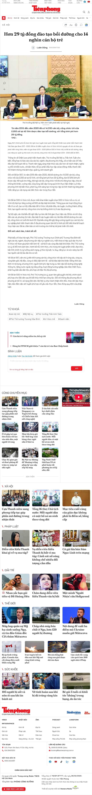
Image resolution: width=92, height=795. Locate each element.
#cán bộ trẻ (14, 314)
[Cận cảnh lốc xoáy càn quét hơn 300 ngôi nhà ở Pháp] (80, 647)
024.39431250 (9, 750)
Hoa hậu (72, 735)
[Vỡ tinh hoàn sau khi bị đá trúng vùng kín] (46, 681)
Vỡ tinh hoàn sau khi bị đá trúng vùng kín (45, 693)
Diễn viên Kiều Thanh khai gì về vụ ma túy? (15, 550)
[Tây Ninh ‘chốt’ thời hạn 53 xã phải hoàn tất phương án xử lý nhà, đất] (50, 452)
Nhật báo (23, 720)
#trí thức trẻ (49, 319)
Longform (74, 720)
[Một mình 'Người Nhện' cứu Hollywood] (76, 582)
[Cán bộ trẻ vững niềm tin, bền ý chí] (75, 337)
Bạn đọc (5, 739)
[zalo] (68, 762)
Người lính (80, 18)
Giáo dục (39, 735)
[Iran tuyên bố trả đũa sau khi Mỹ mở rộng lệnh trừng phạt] (34, 647)
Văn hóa (5, 735)
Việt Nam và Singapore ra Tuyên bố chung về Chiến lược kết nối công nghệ (30, 413)
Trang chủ (3, 18)
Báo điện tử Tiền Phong (46, 9)
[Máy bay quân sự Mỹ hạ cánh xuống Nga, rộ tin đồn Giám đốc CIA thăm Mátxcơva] (16, 615)
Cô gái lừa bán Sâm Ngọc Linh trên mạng (75, 550)
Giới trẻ (55, 18)
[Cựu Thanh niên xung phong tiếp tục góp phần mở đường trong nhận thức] (10, 401)
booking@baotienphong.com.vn (62, 750)
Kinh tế (16, 18)
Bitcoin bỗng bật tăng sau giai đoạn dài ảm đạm (56, 657)
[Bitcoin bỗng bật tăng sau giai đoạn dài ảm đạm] (57, 647)
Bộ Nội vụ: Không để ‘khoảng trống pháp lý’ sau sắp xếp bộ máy (30, 463)
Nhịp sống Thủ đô (58, 739)
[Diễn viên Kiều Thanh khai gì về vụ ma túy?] (16, 538)
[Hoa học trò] (87, 713)
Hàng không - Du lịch (26, 739)
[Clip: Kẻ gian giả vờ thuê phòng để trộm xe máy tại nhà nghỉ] (10, 452)
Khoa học (55, 735)
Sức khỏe (40, 18)
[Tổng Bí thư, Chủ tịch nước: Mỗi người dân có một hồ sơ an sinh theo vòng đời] (50, 427)
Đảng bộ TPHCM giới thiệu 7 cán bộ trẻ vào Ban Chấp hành (40, 346)
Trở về (4, 89)
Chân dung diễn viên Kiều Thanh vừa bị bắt (45, 594)
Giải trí (9, 570)
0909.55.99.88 (56, 747)
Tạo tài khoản (27, 356)
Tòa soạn (6, 745)
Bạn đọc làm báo (15, 789)
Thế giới (48, 18)
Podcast (56, 720)
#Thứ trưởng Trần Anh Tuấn (49, 314)
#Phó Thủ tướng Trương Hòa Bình (24, 319)
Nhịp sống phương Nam (77, 739)
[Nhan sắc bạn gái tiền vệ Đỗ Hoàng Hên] (16, 582)
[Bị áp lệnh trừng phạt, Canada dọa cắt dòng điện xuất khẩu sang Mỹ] (11, 647)
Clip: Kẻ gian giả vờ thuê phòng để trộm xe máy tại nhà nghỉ (10, 463)
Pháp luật (63, 18)
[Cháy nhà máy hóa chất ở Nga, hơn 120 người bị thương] (46, 615)
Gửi (76, 368)
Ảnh (37, 720)
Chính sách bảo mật (23, 770)
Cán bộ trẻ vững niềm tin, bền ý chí (29, 336)
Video (4, 720)
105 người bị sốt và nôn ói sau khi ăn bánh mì (13, 695)
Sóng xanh (24, 18)
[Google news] (75, 762)
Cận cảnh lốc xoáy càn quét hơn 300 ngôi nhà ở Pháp (79, 657)
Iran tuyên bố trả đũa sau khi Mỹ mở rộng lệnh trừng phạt (34, 658)
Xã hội (10, 18)
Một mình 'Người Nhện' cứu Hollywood (75, 594)
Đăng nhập (12, 356)
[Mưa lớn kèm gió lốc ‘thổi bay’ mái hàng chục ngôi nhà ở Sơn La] (30, 427)
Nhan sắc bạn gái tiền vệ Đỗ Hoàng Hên (15, 594)
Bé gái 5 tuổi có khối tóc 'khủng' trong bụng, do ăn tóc (75, 695)
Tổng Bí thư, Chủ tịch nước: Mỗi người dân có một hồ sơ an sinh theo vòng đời (50, 439)
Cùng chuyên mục (14, 392)
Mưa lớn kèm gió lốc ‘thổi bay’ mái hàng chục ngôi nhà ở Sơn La (30, 438)
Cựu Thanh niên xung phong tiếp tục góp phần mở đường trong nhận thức (10, 413)
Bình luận (4, 83)
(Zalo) (65, 747)
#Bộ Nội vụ (28, 314)
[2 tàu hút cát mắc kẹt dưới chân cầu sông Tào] (50, 401)
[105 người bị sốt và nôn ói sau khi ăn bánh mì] (16, 681)
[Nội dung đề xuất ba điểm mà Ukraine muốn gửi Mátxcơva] (76, 615)
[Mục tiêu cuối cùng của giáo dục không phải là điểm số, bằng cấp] (76, 498)
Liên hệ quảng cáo (57, 745)
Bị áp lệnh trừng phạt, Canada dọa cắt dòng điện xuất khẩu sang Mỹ (10, 658)
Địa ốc (32, 18)
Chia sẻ (4, 70)
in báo (76, 25)
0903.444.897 (9, 761)
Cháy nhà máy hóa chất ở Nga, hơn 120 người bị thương (44, 629)
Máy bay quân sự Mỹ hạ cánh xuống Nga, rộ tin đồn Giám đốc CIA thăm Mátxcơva (15, 631)
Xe (87, 18)
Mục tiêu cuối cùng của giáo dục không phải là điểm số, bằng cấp (75, 514)
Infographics (8, 724)
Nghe (4, 64)
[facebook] (84, 2)
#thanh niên (63, 319)
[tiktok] (62, 761)
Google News (86, 25)
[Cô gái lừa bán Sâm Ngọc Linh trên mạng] (76, 538)
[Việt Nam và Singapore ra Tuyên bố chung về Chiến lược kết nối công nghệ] (30, 401)
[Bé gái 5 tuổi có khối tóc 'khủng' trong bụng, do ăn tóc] (76, 681)
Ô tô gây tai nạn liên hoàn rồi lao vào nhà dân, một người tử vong (10, 438)
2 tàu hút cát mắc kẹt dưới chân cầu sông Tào (50, 411)
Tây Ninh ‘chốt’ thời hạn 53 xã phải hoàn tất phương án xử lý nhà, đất (49, 464)
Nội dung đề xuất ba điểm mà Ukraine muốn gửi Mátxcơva (74, 629)
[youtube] (88, 2)
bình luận (81, 25)
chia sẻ (66, 25)
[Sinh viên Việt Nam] (74, 713)
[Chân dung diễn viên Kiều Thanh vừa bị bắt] (46, 582)
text (71, 25)
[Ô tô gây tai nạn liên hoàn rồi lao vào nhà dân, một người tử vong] (10, 427)
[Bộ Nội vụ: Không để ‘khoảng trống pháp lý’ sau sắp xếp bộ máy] (30, 452)
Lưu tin (4, 77)
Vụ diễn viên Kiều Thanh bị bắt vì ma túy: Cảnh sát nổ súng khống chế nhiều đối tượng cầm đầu (45, 556)
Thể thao (72, 18)
